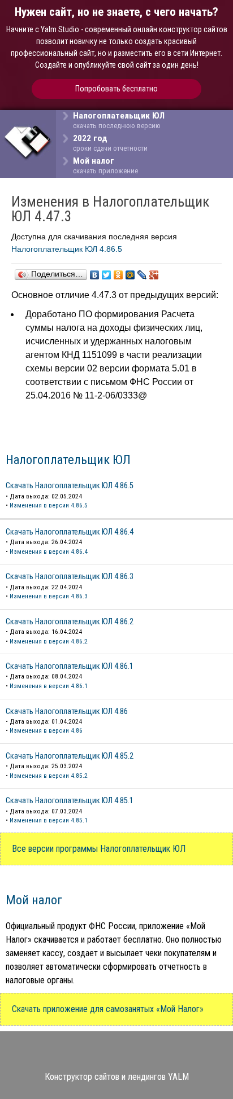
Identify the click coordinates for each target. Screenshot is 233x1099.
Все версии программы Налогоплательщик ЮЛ (98, 848)
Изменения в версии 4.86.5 (49, 505)
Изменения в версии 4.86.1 (49, 686)
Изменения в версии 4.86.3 (49, 596)
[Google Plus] (154, 275)
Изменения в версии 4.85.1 (49, 820)
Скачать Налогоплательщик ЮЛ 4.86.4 (69, 532)
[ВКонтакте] (95, 275)
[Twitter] (107, 275)
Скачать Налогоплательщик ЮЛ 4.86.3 (69, 576)
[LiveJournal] (142, 275)
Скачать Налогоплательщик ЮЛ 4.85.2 (69, 756)
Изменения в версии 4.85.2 (49, 776)
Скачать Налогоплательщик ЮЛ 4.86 (67, 711)
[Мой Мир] (130, 275)
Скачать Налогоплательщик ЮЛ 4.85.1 (69, 800)
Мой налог (34, 899)
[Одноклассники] (118, 275)
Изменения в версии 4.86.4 (49, 551)
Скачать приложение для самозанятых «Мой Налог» (108, 1009)
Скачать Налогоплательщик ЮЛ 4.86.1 (69, 666)
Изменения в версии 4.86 (46, 730)
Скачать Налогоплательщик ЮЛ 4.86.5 (69, 486)
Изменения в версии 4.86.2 (49, 641)
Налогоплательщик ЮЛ (68, 459)
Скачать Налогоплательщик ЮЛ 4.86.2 (69, 622)
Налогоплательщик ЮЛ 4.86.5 (66, 248)
